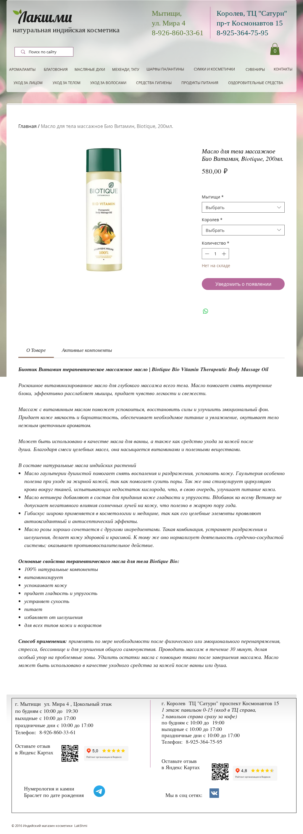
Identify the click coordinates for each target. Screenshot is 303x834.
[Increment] (224, 253)
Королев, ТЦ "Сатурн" (252, 13)
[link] (36, 350)
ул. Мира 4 (169, 23)
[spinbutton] (215, 253)
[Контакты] (214, 793)
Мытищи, (167, 13)
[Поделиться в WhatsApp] (205, 311)
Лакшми (45, 16)
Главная (27, 126)
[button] (275, 49)
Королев (212, 219)
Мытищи (213, 197)
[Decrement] (206, 253)
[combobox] (243, 207)
